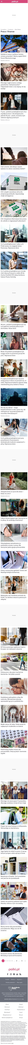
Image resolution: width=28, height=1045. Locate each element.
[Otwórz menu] (1, 1)
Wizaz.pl (21, 1015)
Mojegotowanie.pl (7, 1015)
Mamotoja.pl (7, 1012)
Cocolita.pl (7, 1009)
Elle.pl (7, 1004)
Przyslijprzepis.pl (21, 1009)
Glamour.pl (7, 1007)
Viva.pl (20, 1012)
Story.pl (21, 1017)
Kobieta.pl (21, 1007)
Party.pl (21, 1004)
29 (16, 961)
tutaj (12, 1043)
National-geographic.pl (7, 1017)
